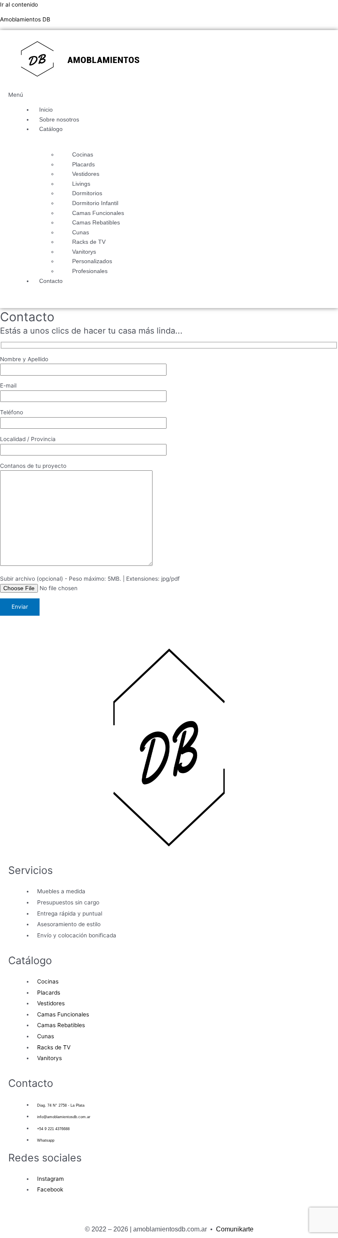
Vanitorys (84, 252)
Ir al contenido (19, 4)
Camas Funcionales (98, 213)
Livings (81, 184)
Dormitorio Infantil (95, 203)
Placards (83, 164)
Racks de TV (89, 242)
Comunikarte (235, 1229)
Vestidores (85, 174)
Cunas (80, 232)
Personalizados (92, 261)
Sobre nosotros (59, 120)
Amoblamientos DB (25, 19)
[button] (70, 95)
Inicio (46, 110)
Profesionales (90, 271)
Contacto (51, 281)
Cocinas (82, 155)
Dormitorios (87, 193)
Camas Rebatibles (96, 223)
